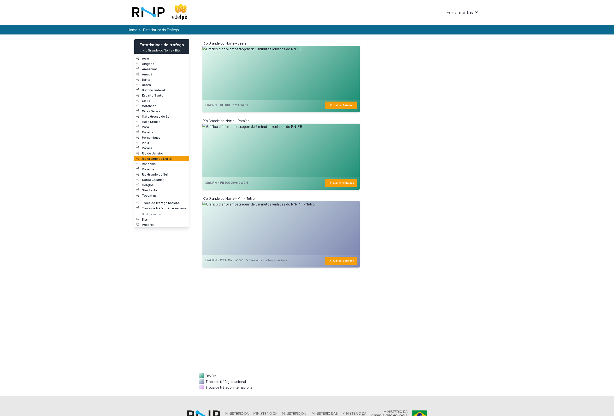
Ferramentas (460, 12)
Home (132, 29)
